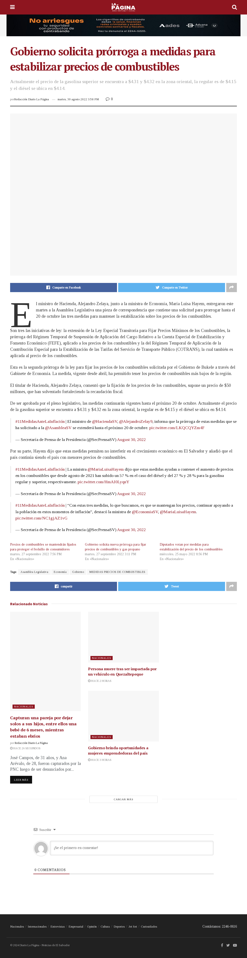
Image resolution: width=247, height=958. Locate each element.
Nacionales (23, 706)
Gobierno (78, 572)
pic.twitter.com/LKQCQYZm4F (177, 427)
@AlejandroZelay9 (135, 421)
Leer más (21, 779)
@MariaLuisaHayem (106, 469)
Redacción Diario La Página (31, 99)
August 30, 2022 (131, 439)
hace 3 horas (100, 760)
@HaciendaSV (104, 421)
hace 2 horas (100, 681)
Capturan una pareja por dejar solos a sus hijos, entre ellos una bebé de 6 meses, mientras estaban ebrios (43, 727)
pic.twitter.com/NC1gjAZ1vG (41, 518)
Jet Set (133, 926)
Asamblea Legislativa (34, 572)
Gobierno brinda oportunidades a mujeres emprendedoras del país (118, 750)
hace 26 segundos (27, 748)
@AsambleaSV (58, 427)
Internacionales (37, 926)
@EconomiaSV (145, 511)
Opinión (92, 926)
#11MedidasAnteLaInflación (40, 421)
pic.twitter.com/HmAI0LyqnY (103, 481)
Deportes (119, 926)
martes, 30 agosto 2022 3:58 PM (78, 99)
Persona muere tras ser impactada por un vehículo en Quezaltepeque (122, 671)
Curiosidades (149, 926)
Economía (60, 572)
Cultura (105, 926)
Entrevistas (57, 926)
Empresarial (76, 926)
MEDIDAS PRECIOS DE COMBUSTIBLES (117, 572)
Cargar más (123, 799)
